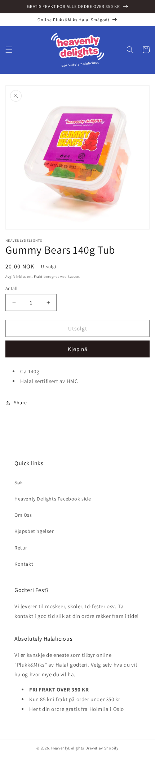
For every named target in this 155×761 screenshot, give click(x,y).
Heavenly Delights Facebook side (52, 498)
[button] (9, 50)
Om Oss (23, 515)
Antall (11, 288)
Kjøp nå (78, 349)
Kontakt (23, 564)
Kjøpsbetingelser (34, 531)
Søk (18, 482)
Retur (20, 547)
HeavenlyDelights (67, 748)
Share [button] (20, 402)
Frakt (38, 276)
